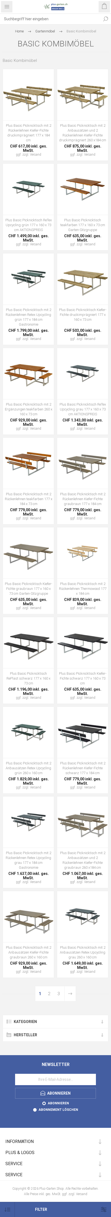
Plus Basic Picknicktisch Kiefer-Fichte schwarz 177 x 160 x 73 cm (82, 678)
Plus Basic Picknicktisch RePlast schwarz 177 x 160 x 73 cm (28, 678)
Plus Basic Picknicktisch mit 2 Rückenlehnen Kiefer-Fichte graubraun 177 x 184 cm (82, 499)
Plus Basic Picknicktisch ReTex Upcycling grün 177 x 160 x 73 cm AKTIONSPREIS (28, 225)
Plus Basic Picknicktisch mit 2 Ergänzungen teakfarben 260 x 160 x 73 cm (28, 409)
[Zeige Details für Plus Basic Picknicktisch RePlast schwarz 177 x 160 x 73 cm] (28, 642)
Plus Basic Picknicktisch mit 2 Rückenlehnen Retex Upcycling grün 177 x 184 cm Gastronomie (28, 317)
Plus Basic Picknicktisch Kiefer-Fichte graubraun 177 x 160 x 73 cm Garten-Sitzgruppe (28, 589)
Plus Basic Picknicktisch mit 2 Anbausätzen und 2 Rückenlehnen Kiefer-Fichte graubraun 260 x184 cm (82, 860)
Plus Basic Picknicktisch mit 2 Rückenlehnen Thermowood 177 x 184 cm (82, 589)
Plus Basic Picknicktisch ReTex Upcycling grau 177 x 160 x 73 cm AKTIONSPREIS (83, 409)
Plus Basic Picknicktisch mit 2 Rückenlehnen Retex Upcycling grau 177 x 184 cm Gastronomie (28, 860)
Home (19, 31)
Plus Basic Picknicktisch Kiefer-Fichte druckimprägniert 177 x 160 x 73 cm (82, 315)
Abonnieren (58, 1103)
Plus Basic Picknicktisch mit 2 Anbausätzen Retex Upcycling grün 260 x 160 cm (28, 768)
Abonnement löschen (58, 1110)
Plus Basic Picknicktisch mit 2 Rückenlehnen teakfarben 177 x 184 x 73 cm (28, 499)
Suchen (105, 19)
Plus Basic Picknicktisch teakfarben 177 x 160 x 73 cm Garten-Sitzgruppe (82, 225)
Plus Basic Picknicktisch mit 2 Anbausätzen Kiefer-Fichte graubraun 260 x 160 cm (28, 952)
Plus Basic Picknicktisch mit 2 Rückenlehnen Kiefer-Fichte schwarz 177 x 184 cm (82, 768)
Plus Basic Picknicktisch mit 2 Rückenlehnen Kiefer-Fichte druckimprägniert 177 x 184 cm (28, 132)
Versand (35, 154)
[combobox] (50, 19)
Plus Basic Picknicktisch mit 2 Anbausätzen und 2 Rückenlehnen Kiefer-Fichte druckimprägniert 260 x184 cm (82, 132)
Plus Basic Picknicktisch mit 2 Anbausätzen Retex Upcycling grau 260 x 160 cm (82, 952)
